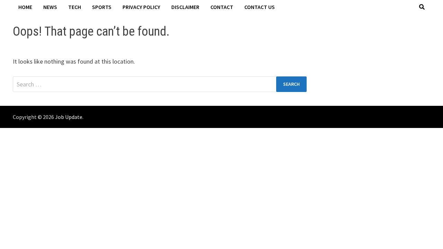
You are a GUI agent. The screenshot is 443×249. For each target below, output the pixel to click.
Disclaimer (185, 6)
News (50, 6)
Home (25, 6)
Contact (221, 6)
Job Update (68, 116)
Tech (74, 6)
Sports (101, 6)
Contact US (259, 6)
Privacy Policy (141, 6)
